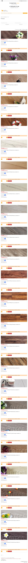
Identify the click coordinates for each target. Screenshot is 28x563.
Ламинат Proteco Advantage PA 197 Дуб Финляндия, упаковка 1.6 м (11, 433)
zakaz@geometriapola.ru (24, 561)
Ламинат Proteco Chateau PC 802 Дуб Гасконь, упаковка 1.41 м (10, 346)
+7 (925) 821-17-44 (14, 6)
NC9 (26, 562)
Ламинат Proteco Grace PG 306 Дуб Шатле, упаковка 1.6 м (9, 41)
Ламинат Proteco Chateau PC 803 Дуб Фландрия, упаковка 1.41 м (10, 324)
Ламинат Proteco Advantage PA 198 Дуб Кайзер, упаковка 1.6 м (10, 411)
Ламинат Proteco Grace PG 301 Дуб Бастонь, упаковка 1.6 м (10, 128)
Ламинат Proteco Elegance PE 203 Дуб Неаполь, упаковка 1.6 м (10, 193)
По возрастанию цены (18, 29)
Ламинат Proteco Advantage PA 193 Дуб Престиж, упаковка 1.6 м (10, 498)
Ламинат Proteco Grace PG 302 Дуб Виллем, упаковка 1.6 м (9, 106)
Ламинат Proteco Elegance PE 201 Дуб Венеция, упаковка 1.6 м (10, 215)
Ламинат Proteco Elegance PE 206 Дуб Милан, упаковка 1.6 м (10, 150)
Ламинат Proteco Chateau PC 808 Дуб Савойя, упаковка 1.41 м (10, 237)
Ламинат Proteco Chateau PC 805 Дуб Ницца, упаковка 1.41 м (10, 302)
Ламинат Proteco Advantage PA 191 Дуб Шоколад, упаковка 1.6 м (10, 542)
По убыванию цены (24, 29)
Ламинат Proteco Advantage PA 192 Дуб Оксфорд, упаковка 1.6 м (10, 520)
